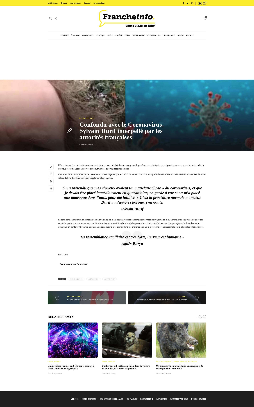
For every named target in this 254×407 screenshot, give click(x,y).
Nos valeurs (131, 399)
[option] (73, 348)
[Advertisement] (127, 59)
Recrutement (146, 399)
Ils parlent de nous (179, 399)
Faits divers (86, 118)
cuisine (180, 35)
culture (65, 35)
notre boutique (99, 3)
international (153, 35)
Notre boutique (89, 399)
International (75, 296)
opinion (189, 35)
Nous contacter (198, 399)
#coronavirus (93, 279)
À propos (75, 399)
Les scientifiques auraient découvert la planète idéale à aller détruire (161, 300)
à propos (87, 3)
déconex (64, 3)
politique (100, 35)
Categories (161, 399)
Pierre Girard (83, 144)
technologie (138, 35)
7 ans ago (91, 144)
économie (75, 35)
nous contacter (75, 3)
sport (127, 35)
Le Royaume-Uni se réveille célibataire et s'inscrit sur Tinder (90, 300)
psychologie (169, 35)
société (118, 35)
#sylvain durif (109, 279)
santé (110, 35)
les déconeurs (53, 3)
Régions (192, 361)
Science (183, 296)
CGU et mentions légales (111, 399)
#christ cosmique (76, 279)
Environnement (164, 361)
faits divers (88, 35)
